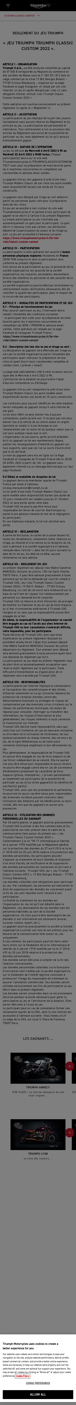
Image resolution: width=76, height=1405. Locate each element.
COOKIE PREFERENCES (38, 1383)
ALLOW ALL (38, 1394)
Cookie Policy (22, 1376)
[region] (38, 1368)
